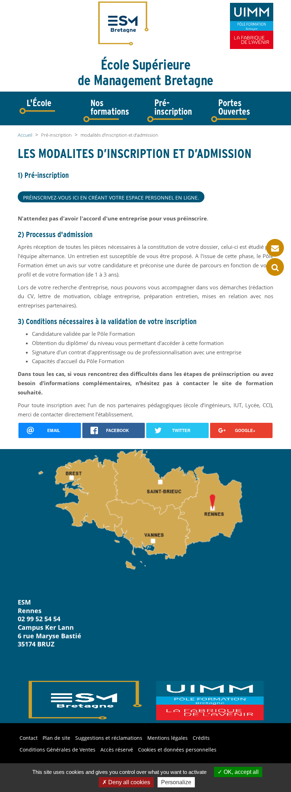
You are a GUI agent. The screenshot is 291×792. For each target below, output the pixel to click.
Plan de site (56, 737)
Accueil (25, 135)
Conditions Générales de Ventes (57, 749)
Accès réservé (116, 749)
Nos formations (109, 107)
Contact (29, 737)
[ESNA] (251, 26)
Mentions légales (167, 737)
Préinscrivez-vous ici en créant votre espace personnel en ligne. (111, 197)
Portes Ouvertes (234, 107)
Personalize (176, 782)
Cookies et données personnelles (177, 749)
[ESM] (124, 22)
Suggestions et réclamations (108, 737)
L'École (39, 103)
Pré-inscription (173, 107)
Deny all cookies (128, 782)
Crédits (201, 737)
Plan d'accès (75, 644)
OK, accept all (240, 772)
